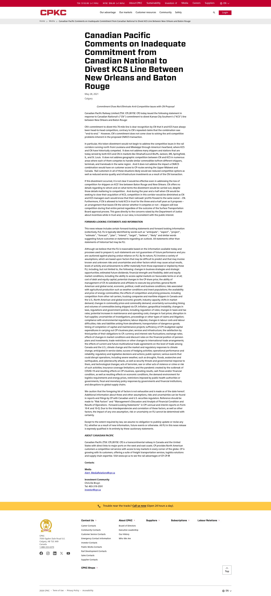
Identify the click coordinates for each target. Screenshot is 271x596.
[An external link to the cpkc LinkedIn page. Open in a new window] (54, 553)
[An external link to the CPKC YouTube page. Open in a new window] (68, 553)
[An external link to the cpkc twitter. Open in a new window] (61, 553)
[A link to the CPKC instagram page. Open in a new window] (48, 553)
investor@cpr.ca (93, 490)
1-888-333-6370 (47, 547)
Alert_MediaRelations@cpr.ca (100, 473)
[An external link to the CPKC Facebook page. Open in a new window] (41, 553)
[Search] (215, 13)
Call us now (139, 506)
